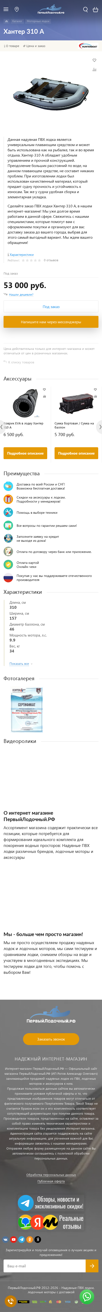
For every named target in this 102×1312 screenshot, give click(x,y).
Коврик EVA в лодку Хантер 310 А (23, 425)
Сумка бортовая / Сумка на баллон (74, 425)
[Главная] (6, 21)
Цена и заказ (35, 46)
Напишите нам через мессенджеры (51, 321)
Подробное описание (25, 453)
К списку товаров (21, 362)
